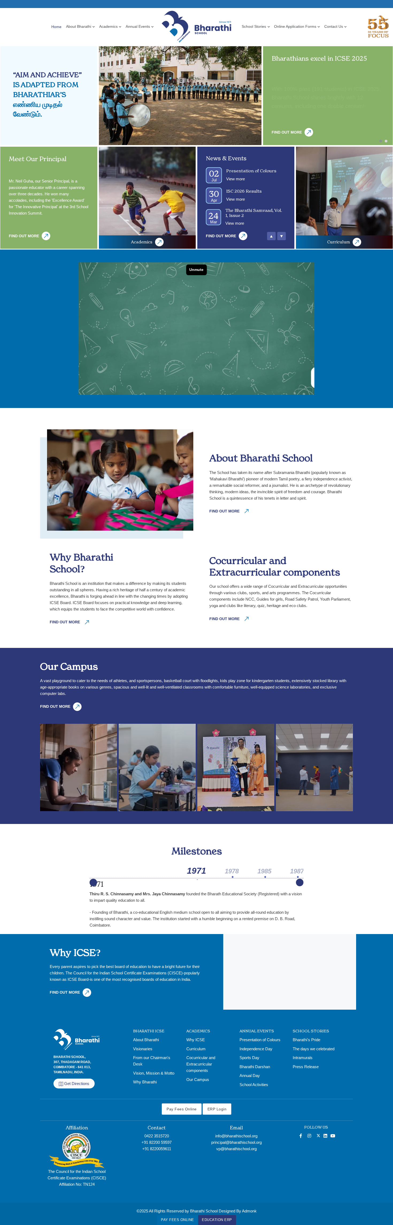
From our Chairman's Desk (151, 1060)
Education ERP (217, 1220)
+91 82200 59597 (156, 1142)
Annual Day (250, 1075)
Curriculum (338, 241)
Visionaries (142, 1049)
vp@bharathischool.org (236, 1148)
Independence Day (256, 1049)
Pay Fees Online (177, 1220)
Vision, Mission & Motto (153, 1073)
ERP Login (217, 1109)
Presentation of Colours (260, 1039)
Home (56, 27)
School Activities (254, 1084)
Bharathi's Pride (306, 1039)
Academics (108, 26)
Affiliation (77, 1128)
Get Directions (76, 1083)
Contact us (333, 26)
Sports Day (249, 1057)
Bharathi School (204, 1211)
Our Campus (197, 1079)
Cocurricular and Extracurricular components (200, 1064)
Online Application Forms (295, 26)
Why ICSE (195, 1039)
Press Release (306, 1066)
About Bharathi (78, 26)
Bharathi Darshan (255, 1066)
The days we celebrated (313, 1049)
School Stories (254, 26)
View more (235, 179)
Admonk (249, 1211)
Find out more (287, 132)
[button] (382, 141)
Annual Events (138, 26)
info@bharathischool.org (236, 1136)
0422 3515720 (156, 1136)
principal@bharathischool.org (236, 1142)
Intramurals (303, 1057)
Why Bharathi (145, 1082)
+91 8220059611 (156, 1148)
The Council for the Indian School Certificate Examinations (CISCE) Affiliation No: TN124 (77, 1178)
